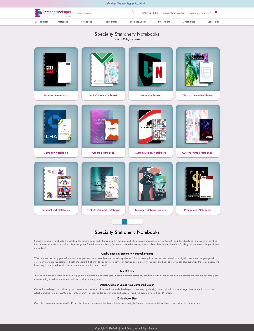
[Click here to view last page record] (140, 221)
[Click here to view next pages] (134, 221)
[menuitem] (41, 22)
